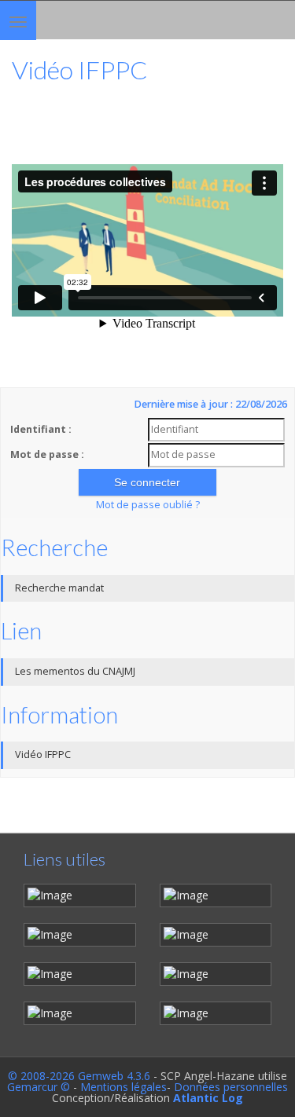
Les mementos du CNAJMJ (75, 671)
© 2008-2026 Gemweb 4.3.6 (79, 1075)
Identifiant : (41, 429)
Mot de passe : (47, 454)
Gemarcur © (38, 1086)
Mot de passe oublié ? (148, 504)
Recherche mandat (59, 588)
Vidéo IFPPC (43, 754)
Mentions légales (123, 1086)
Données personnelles (231, 1086)
